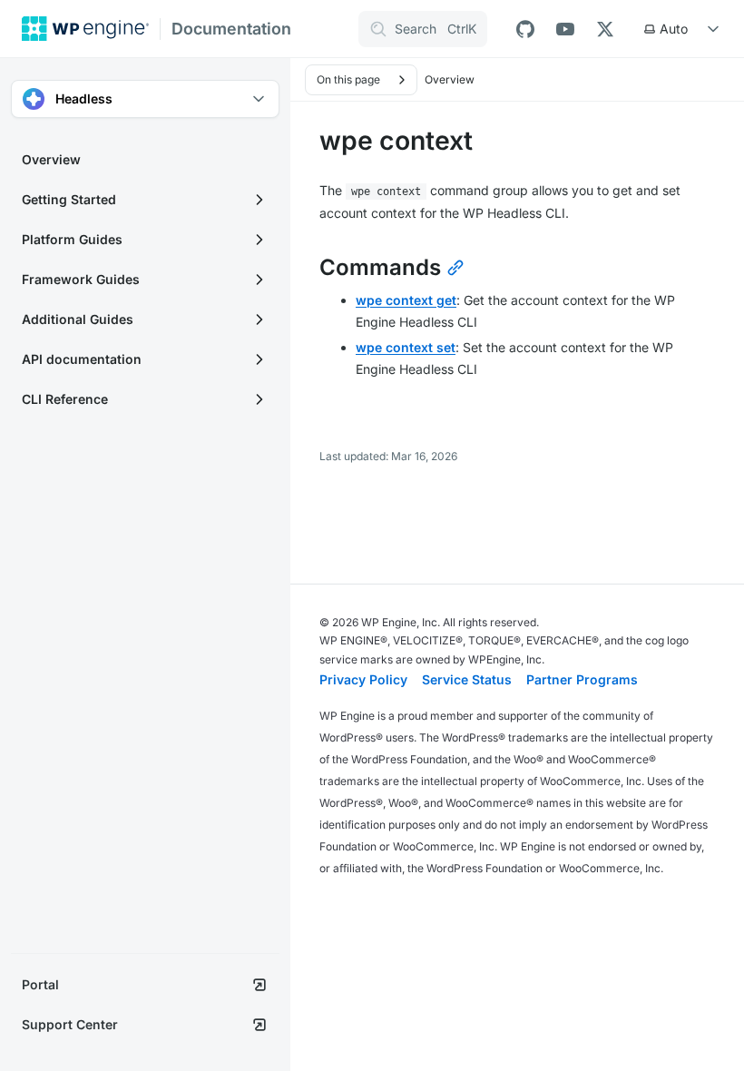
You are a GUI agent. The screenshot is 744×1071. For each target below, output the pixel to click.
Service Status (467, 679)
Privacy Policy (363, 679)
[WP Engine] (85, 28)
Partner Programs (582, 679)
